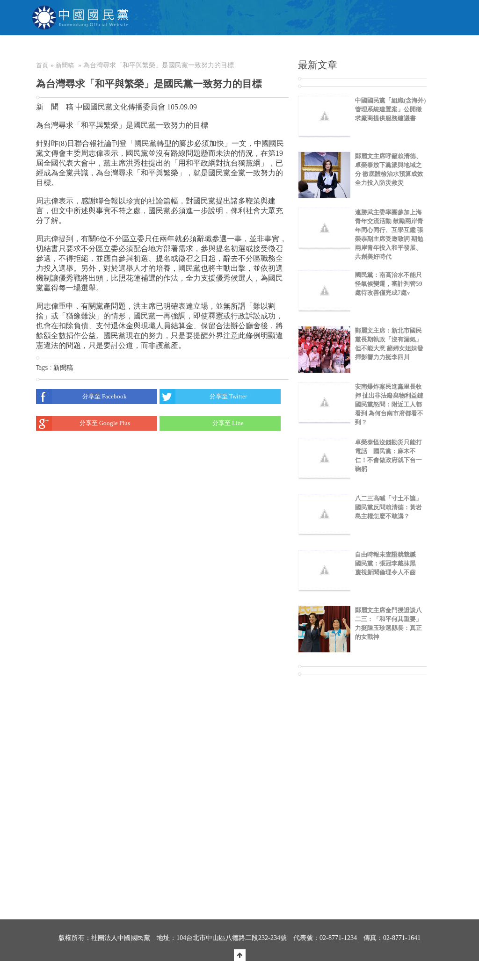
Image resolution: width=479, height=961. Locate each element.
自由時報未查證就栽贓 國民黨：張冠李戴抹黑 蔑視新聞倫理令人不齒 (388, 563)
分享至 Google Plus (105, 422)
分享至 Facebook (104, 396)
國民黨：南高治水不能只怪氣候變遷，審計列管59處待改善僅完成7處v (388, 283)
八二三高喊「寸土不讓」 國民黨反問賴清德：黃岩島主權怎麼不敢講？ (391, 507)
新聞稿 (65, 65)
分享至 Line (228, 422)
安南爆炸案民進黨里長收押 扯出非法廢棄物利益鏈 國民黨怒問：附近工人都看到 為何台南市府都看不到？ (392, 404)
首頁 (42, 65)
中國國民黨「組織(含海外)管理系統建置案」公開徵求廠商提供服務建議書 (390, 109)
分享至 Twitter (228, 396)
